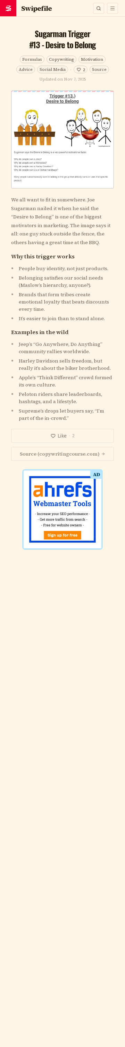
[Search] (99, 8)
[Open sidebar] (112, 8)
